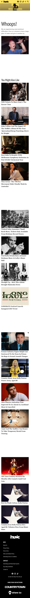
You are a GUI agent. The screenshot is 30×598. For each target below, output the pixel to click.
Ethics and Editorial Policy (8, 553)
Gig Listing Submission (8, 566)
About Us (5, 545)
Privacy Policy (6, 548)
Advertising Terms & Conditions (10, 556)
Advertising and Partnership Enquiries (11, 563)
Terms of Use (6, 550)
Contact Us (5, 569)
